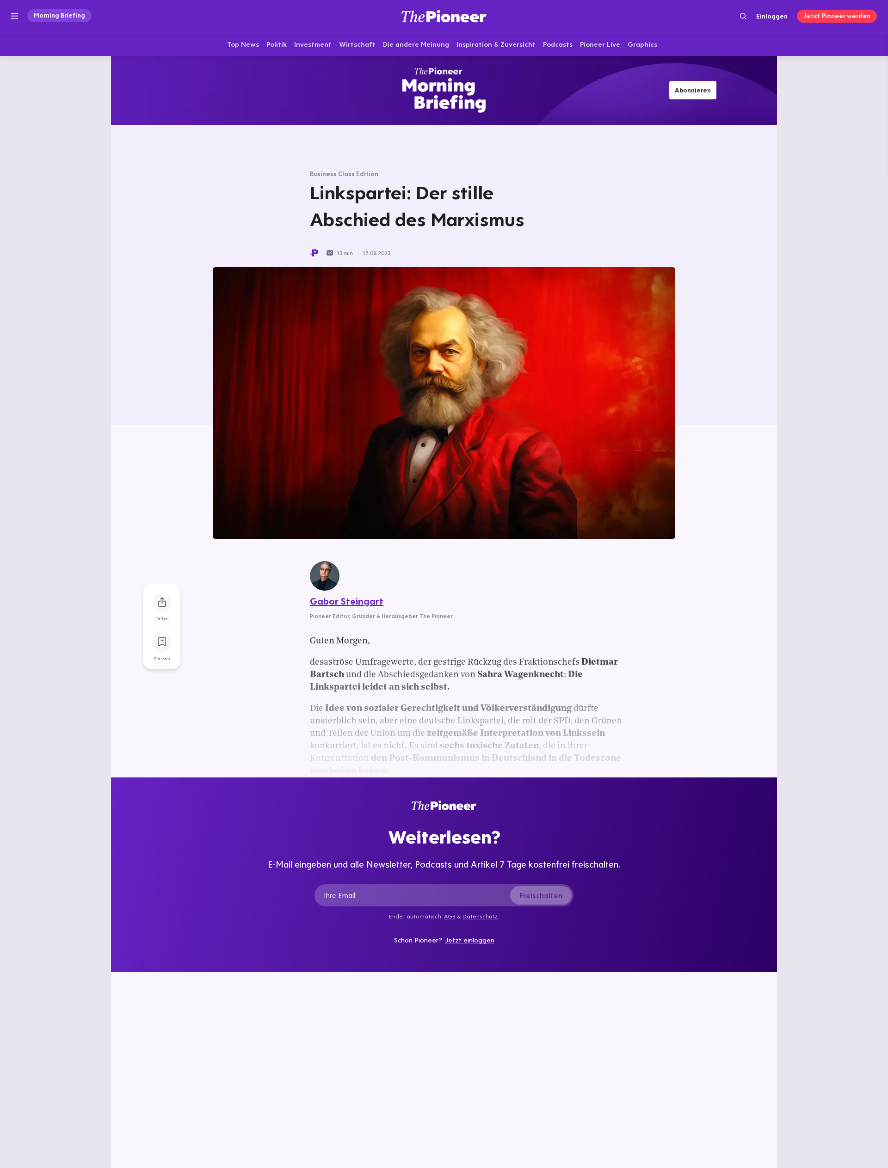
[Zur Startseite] (444, 16)
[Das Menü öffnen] (14, 16)
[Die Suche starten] (743, 16)
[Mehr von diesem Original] (444, 90)
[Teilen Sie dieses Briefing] (162, 602)
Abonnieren (693, 90)
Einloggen (772, 16)
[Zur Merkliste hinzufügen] (162, 642)
